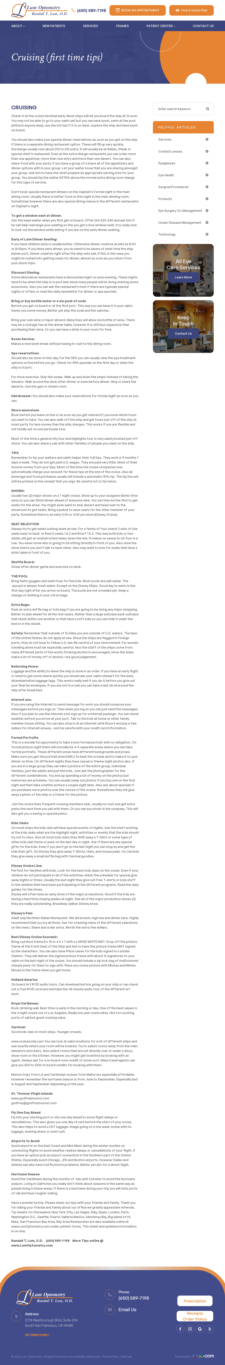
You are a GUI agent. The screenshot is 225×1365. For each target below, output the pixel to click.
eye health (166, 175)
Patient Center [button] (160, 26)
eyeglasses (166, 163)
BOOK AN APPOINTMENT (140, 10)
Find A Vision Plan (194, 10)
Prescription (195, 1301)
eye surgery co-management (180, 211)
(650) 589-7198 (91, 10)
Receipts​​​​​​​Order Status (195, 1316)
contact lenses (170, 151)
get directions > (37, 1334)
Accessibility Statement (84, 1356)
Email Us (127, 1309)
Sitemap (126, 1356)
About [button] (16, 26)
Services (90, 26)
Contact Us (203, 26)
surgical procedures (173, 187)
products (165, 199)
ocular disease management (179, 222)
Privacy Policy (110, 1356)
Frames (122, 26)
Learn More (183, 277)
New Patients (54, 26)
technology (167, 234)
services (165, 139)
